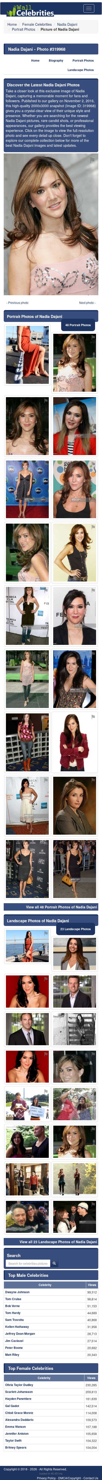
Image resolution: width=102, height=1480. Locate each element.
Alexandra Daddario (19, 1419)
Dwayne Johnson (17, 1292)
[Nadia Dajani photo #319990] (74, 869)
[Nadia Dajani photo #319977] (74, 426)
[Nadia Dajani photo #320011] (74, 1104)
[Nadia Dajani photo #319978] (74, 489)
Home (35, 60)
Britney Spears (15, 1447)
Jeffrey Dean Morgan (20, 1333)
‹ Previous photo (17, 302)
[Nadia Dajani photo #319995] (74, 616)
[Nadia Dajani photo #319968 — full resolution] (51, 224)
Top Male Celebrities (28, 1275)
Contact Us (90, 1478)
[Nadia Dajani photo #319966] (74, 362)
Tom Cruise (13, 1299)
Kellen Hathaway (17, 1326)
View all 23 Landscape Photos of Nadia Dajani (58, 1241)
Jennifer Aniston (16, 1433)
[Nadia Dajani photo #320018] (27, 355)
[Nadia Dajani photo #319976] (74, 1142)
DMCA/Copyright (69, 1478)
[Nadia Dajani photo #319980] (74, 805)
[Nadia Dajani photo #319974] (74, 552)
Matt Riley (12, 1354)
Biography (56, 60)
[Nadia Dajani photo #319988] (74, 1067)
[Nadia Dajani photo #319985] (27, 1067)
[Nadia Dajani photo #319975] (74, 954)
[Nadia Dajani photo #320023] (74, 991)
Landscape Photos (81, 70)
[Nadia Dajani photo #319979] (27, 946)
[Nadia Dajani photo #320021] (27, 1029)
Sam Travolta (14, 1319)
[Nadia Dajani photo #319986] (74, 742)
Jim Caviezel (14, 1340)
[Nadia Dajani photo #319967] (27, 552)
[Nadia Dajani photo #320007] (27, 1179)
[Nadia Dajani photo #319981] (27, 869)
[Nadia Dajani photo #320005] (27, 1217)
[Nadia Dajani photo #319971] (27, 742)
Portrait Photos (83, 60)
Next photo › (87, 302)
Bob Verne (12, 1306)
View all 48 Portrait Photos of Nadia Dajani (61, 906)
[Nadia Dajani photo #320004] (27, 1104)
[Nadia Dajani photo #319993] (74, 1179)
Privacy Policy (46, 1478)
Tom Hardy (13, 1312)
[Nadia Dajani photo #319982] (74, 1029)
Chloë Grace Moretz (19, 1412)
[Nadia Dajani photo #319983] (27, 616)
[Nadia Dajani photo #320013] (27, 1142)
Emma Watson (15, 1426)
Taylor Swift (13, 1440)
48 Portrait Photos (78, 325)
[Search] (54, 1263)
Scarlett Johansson (19, 1391)
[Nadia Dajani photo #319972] (27, 489)
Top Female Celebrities (30, 1368)
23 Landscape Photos (75, 929)
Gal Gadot (12, 1406)
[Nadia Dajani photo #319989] (27, 805)
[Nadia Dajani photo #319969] (27, 679)
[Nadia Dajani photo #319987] (74, 679)
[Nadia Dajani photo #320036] (74, 1217)
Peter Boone (14, 1347)
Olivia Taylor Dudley (19, 1385)
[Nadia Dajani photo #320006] (27, 991)
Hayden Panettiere (18, 1398)
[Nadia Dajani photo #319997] (27, 426)
